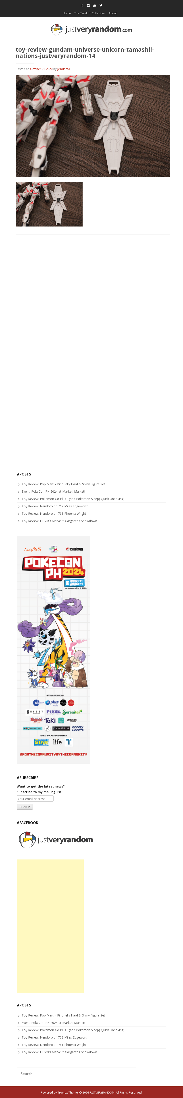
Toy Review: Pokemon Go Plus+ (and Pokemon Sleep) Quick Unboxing (72, 499)
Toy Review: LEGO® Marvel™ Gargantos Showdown (59, 521)
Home (67, 13)
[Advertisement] (50, 926)
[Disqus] (93, 298)
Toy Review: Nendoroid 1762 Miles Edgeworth (55, 506)
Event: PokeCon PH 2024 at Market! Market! (53, 491)
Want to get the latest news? (41, 786)
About (113, 13)
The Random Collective (89, 13)
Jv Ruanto (63, 69)
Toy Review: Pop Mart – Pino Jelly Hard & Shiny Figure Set (63, 484)
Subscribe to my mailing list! (39, 792)
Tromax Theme (68, 1092)
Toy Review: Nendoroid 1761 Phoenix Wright (54, 513)
